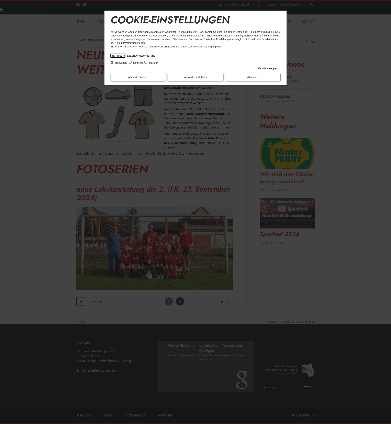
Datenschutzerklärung (141, 55)
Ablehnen (252, 77)
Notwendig (121, 62)
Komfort (138, 62)
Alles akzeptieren (138, 77)
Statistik (153, 62)
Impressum (118, 55)
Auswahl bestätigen (195, 77)
